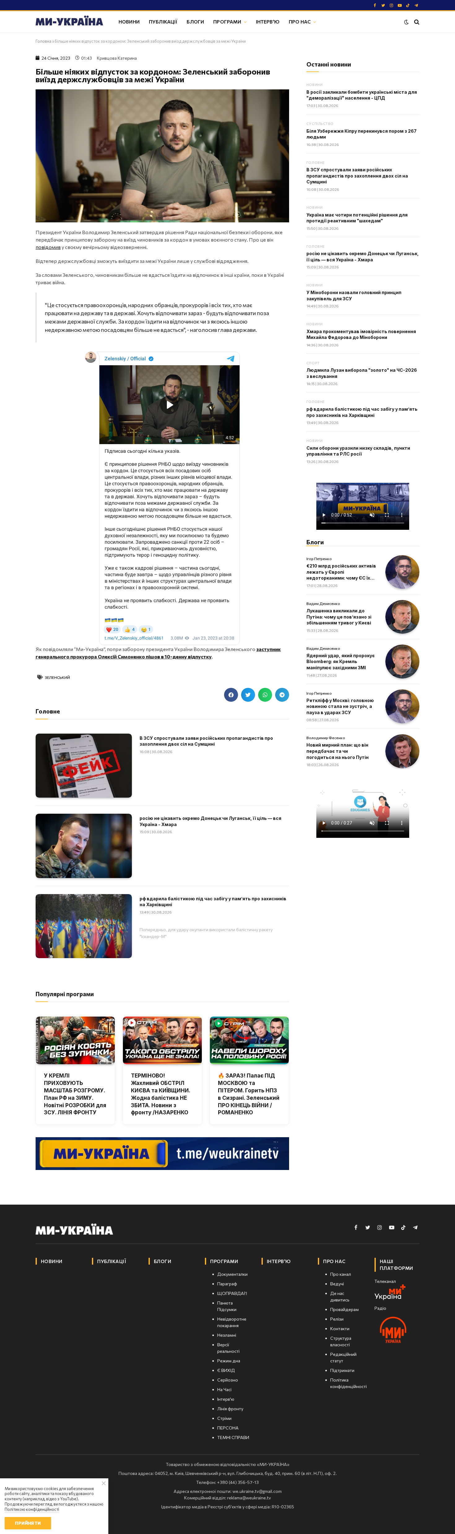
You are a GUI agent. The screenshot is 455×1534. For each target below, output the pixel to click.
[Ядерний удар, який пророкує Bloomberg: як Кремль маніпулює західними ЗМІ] (402, 662)
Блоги (195, 21)
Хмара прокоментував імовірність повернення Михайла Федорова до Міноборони (361, 334)
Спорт (313, 363)
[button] (231, 695)
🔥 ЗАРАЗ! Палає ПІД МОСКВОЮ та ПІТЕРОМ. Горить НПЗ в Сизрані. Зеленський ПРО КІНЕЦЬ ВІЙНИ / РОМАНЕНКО (249, 1094)
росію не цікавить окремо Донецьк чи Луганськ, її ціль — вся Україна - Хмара (210, 821)
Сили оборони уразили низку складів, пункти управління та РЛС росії (358, 451)
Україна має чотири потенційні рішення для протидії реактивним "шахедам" (357, 218)
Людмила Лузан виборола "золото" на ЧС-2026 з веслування (361, 373)
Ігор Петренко (319, 558)
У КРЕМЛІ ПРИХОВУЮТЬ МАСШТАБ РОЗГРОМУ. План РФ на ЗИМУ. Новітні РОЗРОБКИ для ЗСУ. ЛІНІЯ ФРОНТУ (75, 1094)
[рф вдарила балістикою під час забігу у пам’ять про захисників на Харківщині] (84, 926)
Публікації (163, 21)
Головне (315, 163)
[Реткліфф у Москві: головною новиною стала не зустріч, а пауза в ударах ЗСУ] (402, 706)
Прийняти (28, 1523)
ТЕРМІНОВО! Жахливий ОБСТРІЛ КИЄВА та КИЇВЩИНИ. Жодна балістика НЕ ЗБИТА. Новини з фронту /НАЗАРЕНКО (160, 1094)
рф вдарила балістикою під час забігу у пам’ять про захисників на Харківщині (213, 901)
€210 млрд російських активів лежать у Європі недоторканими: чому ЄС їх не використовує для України (341, 572)
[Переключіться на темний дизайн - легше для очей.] (406, 21)
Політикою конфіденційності (32, 1509)
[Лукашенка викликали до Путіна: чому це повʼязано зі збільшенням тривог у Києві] (402, 617)
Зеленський (57, 677)
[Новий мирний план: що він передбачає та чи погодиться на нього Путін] (402, 751)
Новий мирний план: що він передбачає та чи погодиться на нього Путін (337, 751)
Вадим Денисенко (323, 603)
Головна (43, 41)
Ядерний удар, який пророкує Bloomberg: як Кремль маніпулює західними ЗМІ (340, 661)
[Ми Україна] (69, 21)
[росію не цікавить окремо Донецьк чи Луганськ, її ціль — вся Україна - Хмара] (84, 846)
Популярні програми (65, 993)
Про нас (300, 21)
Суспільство (320, 124)
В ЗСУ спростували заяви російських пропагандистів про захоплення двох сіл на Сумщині (206, 741)
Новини (129, 21)
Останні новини (328, 64)
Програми (227, 21)
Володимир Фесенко (325, 737)
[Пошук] (416, 22)
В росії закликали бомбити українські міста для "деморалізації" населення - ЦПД (361, 95)
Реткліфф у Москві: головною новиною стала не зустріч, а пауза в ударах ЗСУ (340, 706)
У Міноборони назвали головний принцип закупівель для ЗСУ (353, 295)
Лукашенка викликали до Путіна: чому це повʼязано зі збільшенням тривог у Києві (338, 616)
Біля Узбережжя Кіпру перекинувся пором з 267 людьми (361, 134)
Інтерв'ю (268, 21)
